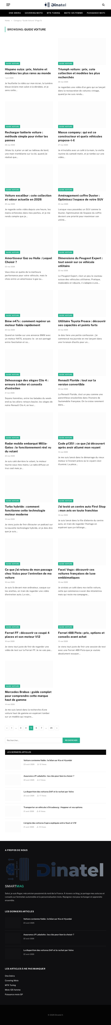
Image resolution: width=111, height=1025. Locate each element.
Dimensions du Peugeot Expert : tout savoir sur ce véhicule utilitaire (80, 262)
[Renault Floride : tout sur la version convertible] (82, 362)
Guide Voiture (12, 63)
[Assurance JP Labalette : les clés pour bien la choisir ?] (13, 779)
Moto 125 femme (73, 13)
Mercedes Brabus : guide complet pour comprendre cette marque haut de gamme (28, 695)
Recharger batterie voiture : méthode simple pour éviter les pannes (26, 136)
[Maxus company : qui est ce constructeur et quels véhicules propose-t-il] (82, 114)
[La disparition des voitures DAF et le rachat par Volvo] (13, 795)
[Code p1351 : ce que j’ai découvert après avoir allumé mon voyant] (82, 425)
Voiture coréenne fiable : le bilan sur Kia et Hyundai (48, 760)
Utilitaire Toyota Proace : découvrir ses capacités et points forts (82, 323)
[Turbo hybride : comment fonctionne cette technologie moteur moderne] (29, 488)
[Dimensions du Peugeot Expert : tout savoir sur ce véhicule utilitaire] (82, 240)
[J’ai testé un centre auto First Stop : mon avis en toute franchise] (82, 488)
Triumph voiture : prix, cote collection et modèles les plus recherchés (79, 73)
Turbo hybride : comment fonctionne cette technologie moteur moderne (25, 510)
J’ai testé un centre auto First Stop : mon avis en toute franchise (82, 508)
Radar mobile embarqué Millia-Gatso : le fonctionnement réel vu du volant (28, 447)
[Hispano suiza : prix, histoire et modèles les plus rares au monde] (29, 51)
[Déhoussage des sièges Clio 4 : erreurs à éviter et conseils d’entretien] (29, 362)
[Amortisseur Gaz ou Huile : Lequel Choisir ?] (29, 240)
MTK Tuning (53, 13)
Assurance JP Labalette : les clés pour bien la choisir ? (49, 776)
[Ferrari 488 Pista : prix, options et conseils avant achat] (82, 615)
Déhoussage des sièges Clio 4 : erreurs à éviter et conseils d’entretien (26, 384)
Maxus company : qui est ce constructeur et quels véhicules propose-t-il (80, 136)
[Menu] (8, 4)
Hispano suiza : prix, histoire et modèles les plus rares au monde (28, 71)
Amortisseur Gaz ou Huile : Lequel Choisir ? (28, 260)
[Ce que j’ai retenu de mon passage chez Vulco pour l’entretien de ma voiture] (29, 552)
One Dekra (15, 13)
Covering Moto (34, 13)
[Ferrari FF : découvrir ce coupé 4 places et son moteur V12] (29, 615)
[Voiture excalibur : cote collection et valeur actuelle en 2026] (29, 177)
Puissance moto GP (14, 994)
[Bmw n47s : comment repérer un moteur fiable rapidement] (29, 303)
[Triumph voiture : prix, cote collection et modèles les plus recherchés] (82, 51)
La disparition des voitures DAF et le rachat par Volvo (49, 791)
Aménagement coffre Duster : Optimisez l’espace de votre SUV (80, 197)
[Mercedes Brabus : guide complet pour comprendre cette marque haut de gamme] (29, 674)
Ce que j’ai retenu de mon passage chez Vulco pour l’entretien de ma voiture (28, 573)
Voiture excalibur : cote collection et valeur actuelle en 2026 (28, 197)
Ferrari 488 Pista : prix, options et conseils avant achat (81, 634)
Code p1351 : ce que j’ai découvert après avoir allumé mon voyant (81, 445)
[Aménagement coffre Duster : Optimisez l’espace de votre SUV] (82, 177)
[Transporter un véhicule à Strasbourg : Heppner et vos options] (13, 811)
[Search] (103, 4)
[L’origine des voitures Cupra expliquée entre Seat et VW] (13, 826)
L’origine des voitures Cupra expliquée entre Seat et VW (50, 823)
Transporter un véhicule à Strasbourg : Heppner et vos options (53, 807)
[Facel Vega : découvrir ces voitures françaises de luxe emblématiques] (82, 552)
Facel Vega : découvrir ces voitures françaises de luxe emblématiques (77, 573)
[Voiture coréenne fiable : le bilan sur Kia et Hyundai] (13, 764)
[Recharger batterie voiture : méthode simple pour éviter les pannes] (29, 114)
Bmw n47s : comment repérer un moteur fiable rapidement (27, 323)
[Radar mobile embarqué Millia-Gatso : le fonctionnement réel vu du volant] (29, 425)
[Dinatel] (55, 4)
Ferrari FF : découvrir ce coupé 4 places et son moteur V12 (27, 634)
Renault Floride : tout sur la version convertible (77, 382)
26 (51, 728)
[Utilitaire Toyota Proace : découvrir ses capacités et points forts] (82, 303)
